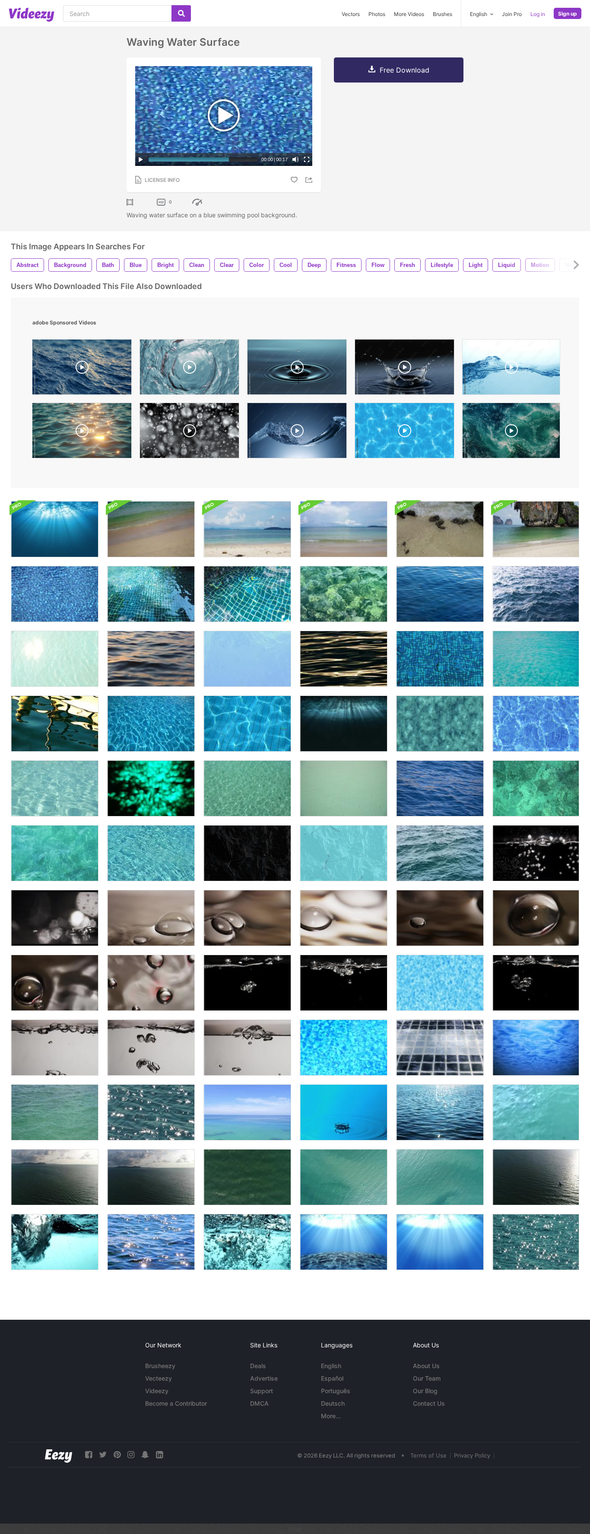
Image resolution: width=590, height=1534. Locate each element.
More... (331, 1416)
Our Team (427, 1378)
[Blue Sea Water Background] (535, 594)
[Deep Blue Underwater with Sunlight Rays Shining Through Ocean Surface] (343, 724)
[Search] (181, 13)
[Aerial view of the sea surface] (54, 1177)
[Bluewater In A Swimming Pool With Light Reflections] (440, 724)
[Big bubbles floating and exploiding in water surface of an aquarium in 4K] (151, 918)
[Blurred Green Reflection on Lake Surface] (151, 788)
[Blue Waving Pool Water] (151, 594)
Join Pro (512, 14)
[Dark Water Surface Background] (247, 853)
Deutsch (333, 1403)
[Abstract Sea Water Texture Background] (151, 659)
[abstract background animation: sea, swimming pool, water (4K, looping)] (404, 432)
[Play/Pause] (140, 159)
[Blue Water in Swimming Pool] (440, 659)
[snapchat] (145, 1455)
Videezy (156, 1390)
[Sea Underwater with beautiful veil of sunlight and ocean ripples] (440, 1242)
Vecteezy (158, 1378)
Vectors (351, 14)
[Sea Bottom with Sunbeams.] (343, 1242)
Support (261, 1390)
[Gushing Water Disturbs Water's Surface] (247, 1242)
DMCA (259, 1403)
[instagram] (130, 1455)
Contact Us (429, 1403)
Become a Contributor (176, 1403)
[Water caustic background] (440, 983)
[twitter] (103, 1455)
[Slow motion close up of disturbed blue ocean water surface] (81, 369)
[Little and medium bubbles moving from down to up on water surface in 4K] (54, 983)
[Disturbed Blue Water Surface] (535, 1112)
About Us (426, 1365)
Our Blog (425, 1390)
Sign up (567, 13)
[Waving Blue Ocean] (440, 853)
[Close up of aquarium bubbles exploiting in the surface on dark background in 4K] (535, 853)
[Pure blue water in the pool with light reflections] (151, 724)
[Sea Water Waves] (343, 659)
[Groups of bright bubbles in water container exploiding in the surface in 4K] (343, 983)
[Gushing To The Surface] (54, 1242)
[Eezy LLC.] (58, 1455)
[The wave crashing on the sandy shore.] (535, 529)
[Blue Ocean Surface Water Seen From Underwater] (54, 529)
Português (335, 1390)
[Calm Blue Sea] (247, 1112)
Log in (537, 14)
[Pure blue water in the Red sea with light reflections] (440, 788)
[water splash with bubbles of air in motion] (511, 369)
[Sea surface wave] (535, 788)
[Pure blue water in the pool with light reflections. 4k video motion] (247, 724)
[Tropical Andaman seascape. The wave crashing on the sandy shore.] (151, 529)
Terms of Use (428, 1455)
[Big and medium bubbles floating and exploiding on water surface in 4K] (247, 918)
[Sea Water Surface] (247, 788)
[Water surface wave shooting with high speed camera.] (296, 432)
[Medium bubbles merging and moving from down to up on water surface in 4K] (535, 918)
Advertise (264, 1378)
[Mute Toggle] (295, 159)
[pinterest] (117, 1455)
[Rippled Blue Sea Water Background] (440, 594)
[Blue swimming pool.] (440, 1047)
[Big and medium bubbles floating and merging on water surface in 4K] (343, 918)
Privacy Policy (472, 1455)
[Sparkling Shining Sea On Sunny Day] (535, 1242)
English (331, 1365)
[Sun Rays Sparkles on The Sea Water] (151, 1242)
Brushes (442, 14)
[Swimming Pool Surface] (247, 659)
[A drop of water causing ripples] (343, 1112)
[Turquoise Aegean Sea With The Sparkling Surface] (151, 1112)
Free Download (404, 70)
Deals (258, 1365)
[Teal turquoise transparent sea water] (535, 659)
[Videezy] (31, 15)
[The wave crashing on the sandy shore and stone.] (440, 529)
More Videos (409, 14)
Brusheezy (160, 1365)
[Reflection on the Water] (54, 724)
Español (332, 1378)
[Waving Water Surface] (54, 594)
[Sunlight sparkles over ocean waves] (81, 432)
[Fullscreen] (306, 159)
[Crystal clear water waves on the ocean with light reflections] (54, 853)
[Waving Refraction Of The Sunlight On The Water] (343, 594)
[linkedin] (159, 1455)
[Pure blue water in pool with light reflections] (343, 788)
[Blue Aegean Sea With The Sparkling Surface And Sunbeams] (440, 1112)
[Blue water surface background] (343, 853)
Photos (376, 14)
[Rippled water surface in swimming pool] (343, 1047)
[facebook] (88, 1455)
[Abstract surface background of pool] (151, 853)
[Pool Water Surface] (54, 659)
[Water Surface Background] (535, 1047)
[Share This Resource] (310, 180)
